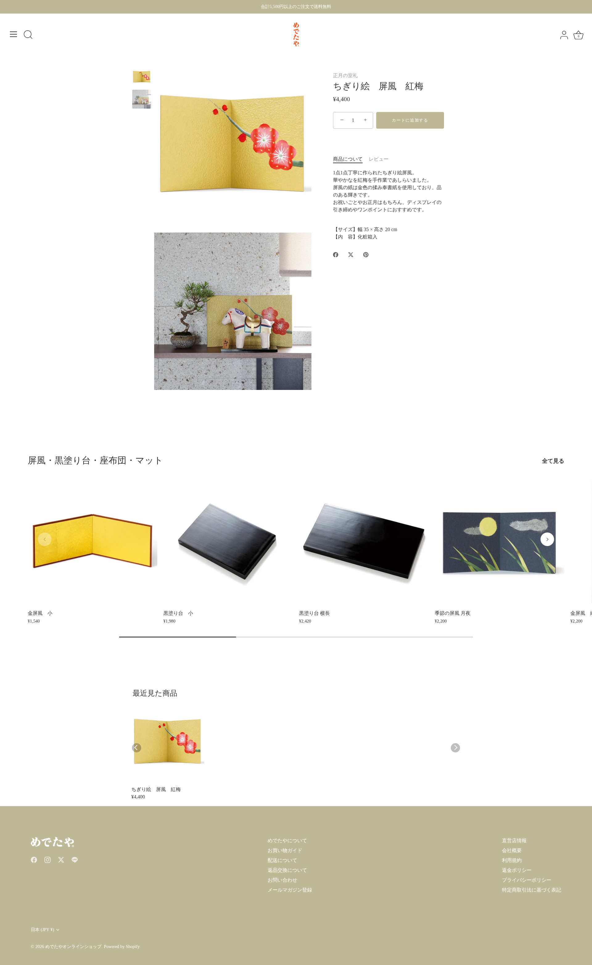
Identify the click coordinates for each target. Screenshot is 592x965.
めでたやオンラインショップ (73, 946)
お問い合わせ (282, 880)
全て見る (553, 461)
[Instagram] (47, 859)
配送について (282, 860)
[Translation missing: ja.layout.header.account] (564, 35)
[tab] (351, 159)
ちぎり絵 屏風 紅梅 (156, 789)
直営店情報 (514, 840)
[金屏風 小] (92, 542)
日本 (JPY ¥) (42, 929)
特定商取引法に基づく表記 (531, 890)
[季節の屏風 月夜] (499, 542)
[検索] (28, 35)
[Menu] (13, 34)
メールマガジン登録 (290, 890)
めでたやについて (287, 840)
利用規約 (512, 860)
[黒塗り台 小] (228, 542)
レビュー (378, 159)
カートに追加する (410, 120)
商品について (348, 159)
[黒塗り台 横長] (364, 542)
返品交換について (287, 870)
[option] (142, 78)
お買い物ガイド (285, 850)
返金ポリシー (517, 870)
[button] (44, 539)
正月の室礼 (345, 75)
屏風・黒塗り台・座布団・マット (95, 460)
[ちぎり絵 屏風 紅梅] (141, 77)
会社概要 (512, 850)
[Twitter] (61, 859)
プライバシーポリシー (526, 880)
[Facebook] (34, 859)
